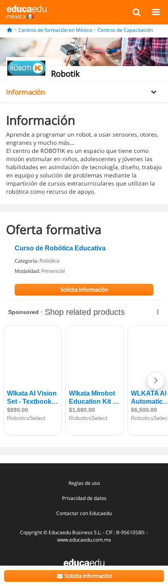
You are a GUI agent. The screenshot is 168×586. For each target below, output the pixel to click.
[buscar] (136, 11)
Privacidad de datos (84, 498)
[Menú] (155, 11)
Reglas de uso (84, 483)
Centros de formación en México (55, 30)
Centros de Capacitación (125, 30)
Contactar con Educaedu (84, 513)
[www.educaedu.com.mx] (84, 561)
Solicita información (87, 575)
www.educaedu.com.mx (84, 539)
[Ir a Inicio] (9, 30)
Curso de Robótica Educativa (60, 248)
